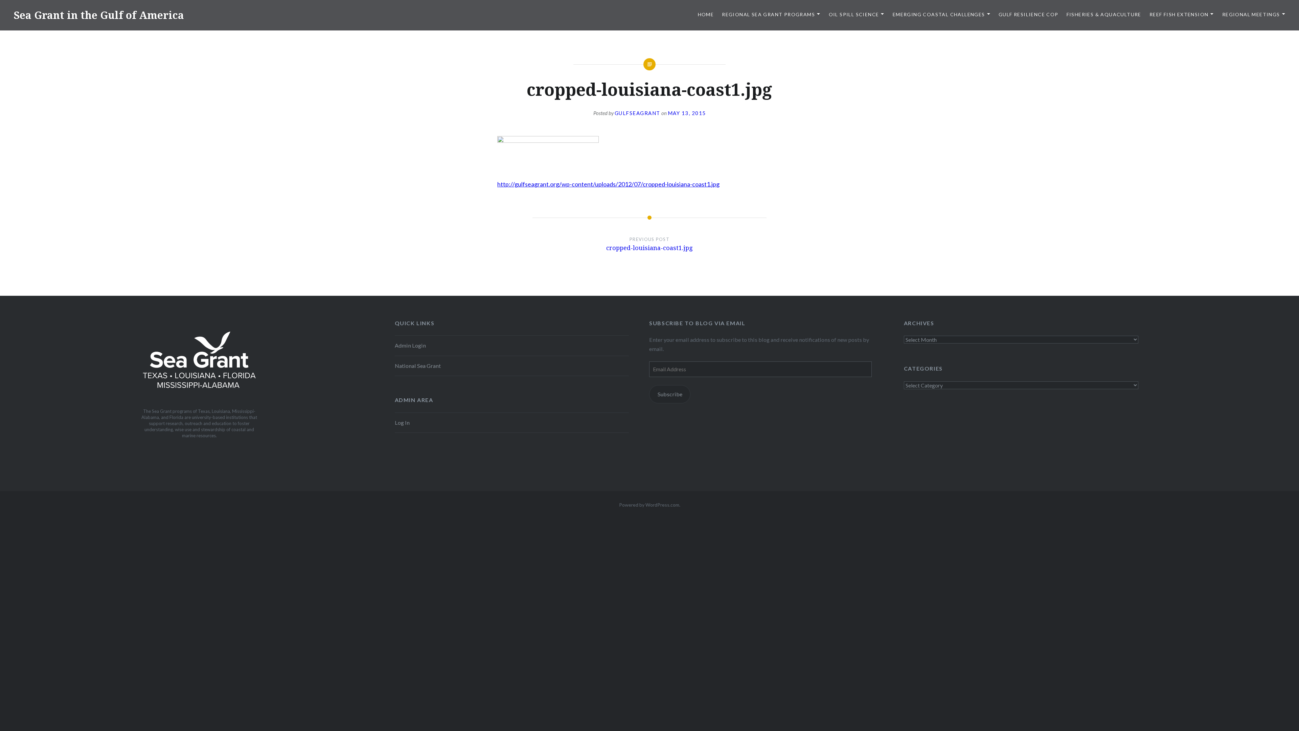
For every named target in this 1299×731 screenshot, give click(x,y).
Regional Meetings (1251, 14)
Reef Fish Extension (1179, 14)
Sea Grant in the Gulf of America (99, 15)
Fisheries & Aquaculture (1104, 14)
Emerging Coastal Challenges (939, 14)
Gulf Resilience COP (1028, 14)
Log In (402, 422)
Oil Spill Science (854, 14)
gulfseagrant (637, 113)
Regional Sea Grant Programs (768, 14)
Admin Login (410, 345)
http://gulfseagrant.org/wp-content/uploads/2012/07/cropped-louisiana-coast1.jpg (608, 184)
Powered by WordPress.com (649, 505)
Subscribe (670, 394)
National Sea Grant (418, 365)
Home (706, 14)
